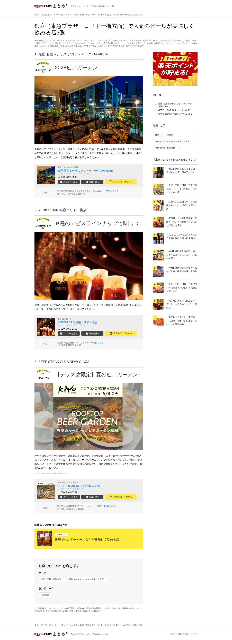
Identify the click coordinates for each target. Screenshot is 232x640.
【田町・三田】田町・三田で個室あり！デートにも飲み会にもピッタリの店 (181, 189)
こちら (194, 634)
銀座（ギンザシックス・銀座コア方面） (87, 579)
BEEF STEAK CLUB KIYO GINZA (175, 114)
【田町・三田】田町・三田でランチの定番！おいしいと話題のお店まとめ (181, 288)
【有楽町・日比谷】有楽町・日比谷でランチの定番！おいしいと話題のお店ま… (181, 222)
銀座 (157, 135)
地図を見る (113, 191)
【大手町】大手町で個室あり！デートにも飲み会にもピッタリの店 (181, 304)
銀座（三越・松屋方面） (52, 579)
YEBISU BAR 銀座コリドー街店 (174, 110)
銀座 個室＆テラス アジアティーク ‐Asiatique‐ (73, 54)
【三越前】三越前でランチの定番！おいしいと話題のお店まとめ (181, 205)
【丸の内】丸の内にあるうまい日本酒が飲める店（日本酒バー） (181, 238)
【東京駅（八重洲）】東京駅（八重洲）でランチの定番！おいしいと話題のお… (181, 321)
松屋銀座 (45, 595)
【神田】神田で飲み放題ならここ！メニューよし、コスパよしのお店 (181, 255)
